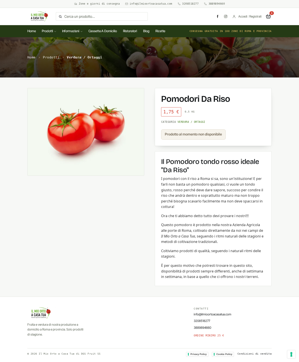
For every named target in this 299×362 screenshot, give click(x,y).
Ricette (160, 31)
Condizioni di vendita (254, 353)
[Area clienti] (234, 16)
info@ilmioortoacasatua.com (151, 3)
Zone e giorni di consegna (99, 3)
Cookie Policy (224, 354)
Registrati (255, 16)
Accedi (242, 16)
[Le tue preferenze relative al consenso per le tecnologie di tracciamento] (291, 354)
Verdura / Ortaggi (84, 57)
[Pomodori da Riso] (85, 132)
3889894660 (217, 3)
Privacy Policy (198, 354)
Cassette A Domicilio (102, 31)
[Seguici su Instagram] (225, 16)
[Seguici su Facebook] (217, 16)
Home (31, 31)
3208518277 (190, 3)
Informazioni (70, 31)
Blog (146, 31)
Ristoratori (130, 31)
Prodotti (47, 31)
